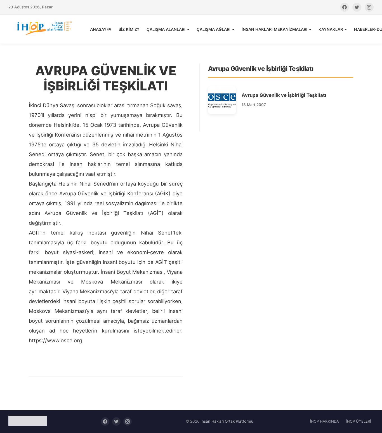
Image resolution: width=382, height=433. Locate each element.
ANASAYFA (100, 29)
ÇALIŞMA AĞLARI (213, 29)
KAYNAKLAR (331, 29)
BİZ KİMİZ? (129, 29)
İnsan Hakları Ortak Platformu (227, 421)
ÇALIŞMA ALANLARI (166, 29)
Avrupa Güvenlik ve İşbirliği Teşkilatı (284, 95)
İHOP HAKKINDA (324, 421)
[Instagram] (369, 7)
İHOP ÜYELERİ (358, 421)
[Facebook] (344, 7)
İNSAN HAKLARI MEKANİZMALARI (274, 29)
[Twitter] (356, 7)
